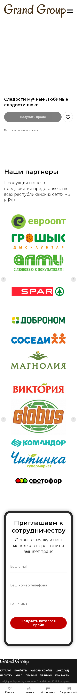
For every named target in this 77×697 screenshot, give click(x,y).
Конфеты (20, 670)
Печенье (31, 675)
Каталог (5, 670)
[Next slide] (73, 279)
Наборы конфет (41, 670)
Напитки (6, 675)
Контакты (62, 675)
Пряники (46, 675)
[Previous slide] (3, 279)
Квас (19, 675)
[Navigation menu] (70, 11)
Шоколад (62, 670)
